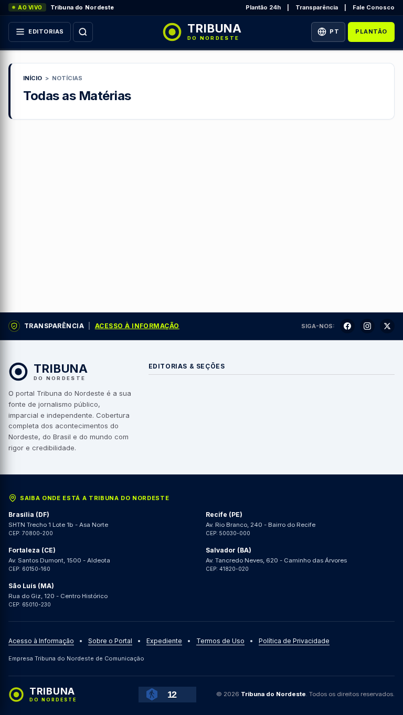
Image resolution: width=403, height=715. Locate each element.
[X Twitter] (387, 326)
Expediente (164, 641)
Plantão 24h (263, 7)
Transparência (316, 7)
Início (32, 78)
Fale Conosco (374, 7)
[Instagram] (367, 326)
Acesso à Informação (137, 326)
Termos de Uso (220, 641)
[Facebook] (347, 326)
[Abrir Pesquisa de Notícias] (83, 32)
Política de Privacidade (294, 641)
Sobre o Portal (110, 641)
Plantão (371, 31)
